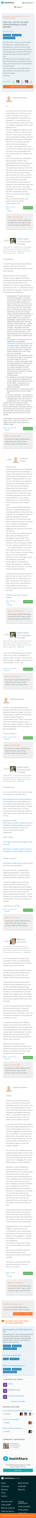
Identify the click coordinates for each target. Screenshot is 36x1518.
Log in (20, 1309)
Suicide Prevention (9, 38)
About (3, 1483)
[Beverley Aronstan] (30, 1414)
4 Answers (7, 1414)
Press (3, 1493)
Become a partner (8, 1508)
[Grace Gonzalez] (30, 1423)
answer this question (18, 87)
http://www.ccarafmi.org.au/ (12, 863)
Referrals (21, 1489)
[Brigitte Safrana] (25, 1414)
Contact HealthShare (22, 1502)
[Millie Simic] (13, 941)
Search (19, 7)
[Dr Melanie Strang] (21, 1414)
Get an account (7, 1501)
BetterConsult (23, 1483)
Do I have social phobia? (12, 1355)
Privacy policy (23, 1510)
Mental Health (16, 35)
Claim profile (6, 1505)
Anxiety (6, 1359)
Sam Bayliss (14, 1444)
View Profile (21, 253)
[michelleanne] (13, 81)
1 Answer (6, 1423)
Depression (7, 35)
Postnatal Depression (10, 1349)
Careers (4, 1496)
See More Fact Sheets (18, 1401)
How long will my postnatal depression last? (17, 1330)
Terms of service (24, 1506)
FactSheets (22, 1486)
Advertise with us (7, 1511)
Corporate (5, 1486)
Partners (4, 1489)
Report (9, 211)
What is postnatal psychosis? (14, 1365)
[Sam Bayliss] (6, 1446)
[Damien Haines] (17, 81)
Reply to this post (9, 428)
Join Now (18, 1470)
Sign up (27, 1309)
